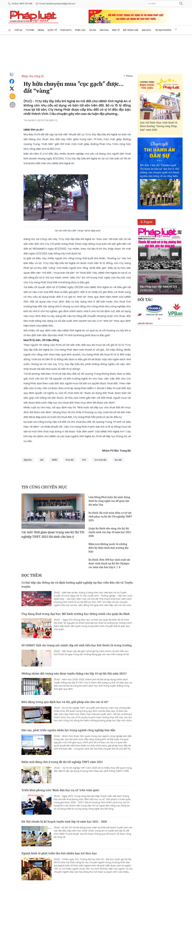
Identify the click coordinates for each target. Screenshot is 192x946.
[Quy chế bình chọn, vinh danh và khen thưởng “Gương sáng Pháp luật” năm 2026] (160, 106)
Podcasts (66, 30)
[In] (12, 105)
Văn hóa (104, 30)
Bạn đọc (146, 30)
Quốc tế (52, 30)
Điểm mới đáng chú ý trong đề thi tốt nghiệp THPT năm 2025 (62, 762)
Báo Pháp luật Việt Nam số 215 (158, 286)
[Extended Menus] (176, 29)
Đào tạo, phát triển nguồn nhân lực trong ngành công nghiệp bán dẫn (68, 730)
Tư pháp (30, 30)
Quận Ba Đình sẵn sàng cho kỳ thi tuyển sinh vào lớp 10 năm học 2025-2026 (110, 532)
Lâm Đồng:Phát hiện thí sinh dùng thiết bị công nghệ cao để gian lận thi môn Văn (109, 500)
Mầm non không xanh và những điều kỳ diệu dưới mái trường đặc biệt (108, 547)
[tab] (159, 319)
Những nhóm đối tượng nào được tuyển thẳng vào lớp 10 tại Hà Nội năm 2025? (74, 673)
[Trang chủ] (9, 30)
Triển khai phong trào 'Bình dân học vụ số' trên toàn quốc (60, 790)
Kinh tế (116, 30)
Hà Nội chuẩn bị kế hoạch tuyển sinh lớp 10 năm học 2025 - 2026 (64, 821)
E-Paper (147, 222)
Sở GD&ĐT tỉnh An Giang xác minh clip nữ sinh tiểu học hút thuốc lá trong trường (76, 645)
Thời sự (18, 30)
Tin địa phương (163, 30)
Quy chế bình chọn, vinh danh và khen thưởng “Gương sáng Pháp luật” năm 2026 (158, 126)
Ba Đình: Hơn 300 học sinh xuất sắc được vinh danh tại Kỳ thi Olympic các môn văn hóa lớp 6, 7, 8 (109, 563)
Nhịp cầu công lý (32, 76)
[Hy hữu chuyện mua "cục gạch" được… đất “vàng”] (33, 16)
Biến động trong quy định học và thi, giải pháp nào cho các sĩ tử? (64, 702)
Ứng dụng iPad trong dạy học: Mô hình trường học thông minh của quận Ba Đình (75, 614)
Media (41, 30)
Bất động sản (130, 30)
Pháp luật (80, 30)
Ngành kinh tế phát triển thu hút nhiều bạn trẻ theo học (59, 853)
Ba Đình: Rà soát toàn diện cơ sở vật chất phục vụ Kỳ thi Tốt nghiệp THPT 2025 (110, 516)
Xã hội (92, 30)
